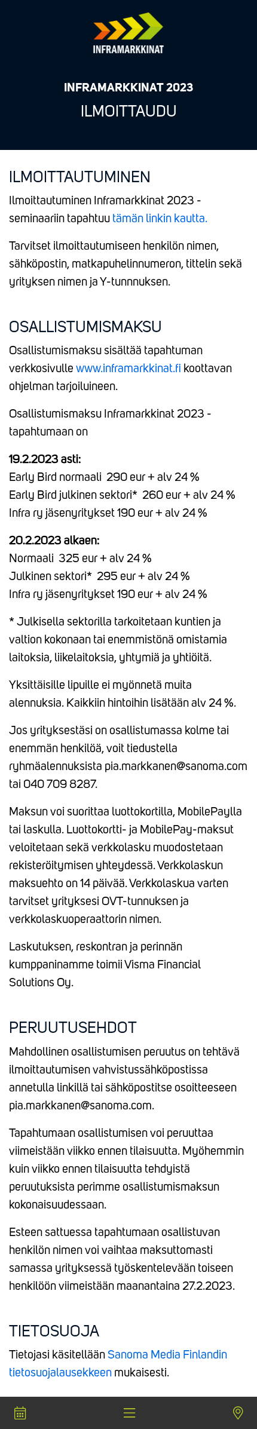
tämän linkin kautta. (159, 219)
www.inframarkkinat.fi (128, 369)
